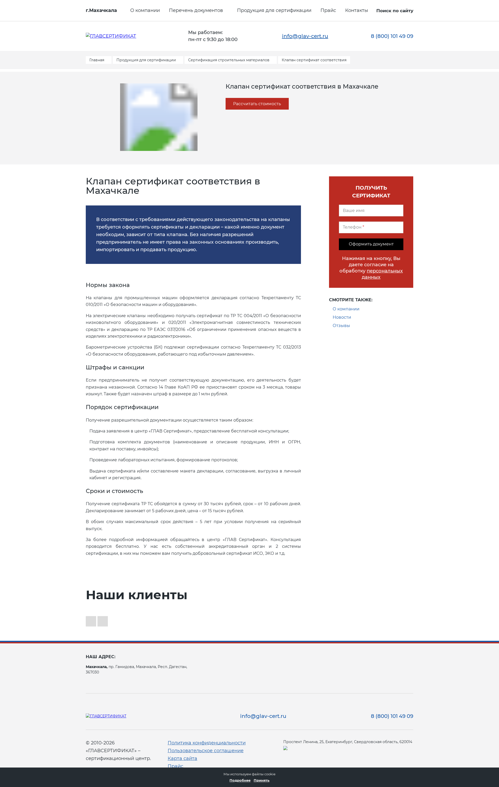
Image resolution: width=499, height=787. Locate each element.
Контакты (356, 10)
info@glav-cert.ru (305, 36)
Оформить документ (371, 244)
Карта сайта (182, 758)
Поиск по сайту (394, 10)
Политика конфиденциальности (207, 743)
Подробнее (240, 780)
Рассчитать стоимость (257, 103)
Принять (262, 780)
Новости (342, 317)
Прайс (328, 10)
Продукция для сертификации (274, 10)
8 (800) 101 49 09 (392, 36)
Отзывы (341, 325)
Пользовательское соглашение (206, 750)
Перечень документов (196, 10)
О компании (145, 10)
